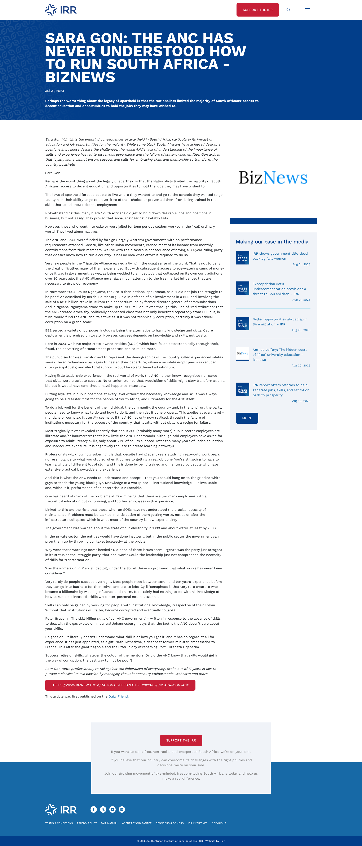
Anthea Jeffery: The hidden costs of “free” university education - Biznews (281, 357)
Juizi (222, 841)
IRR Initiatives (198, 823)
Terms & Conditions (59, 823)
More (247, 418)
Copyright (219, 823)
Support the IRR (181, 740)
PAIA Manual (109, 823)
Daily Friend (118, 696)
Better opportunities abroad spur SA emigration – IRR (281, 324)
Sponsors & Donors (170, 823)
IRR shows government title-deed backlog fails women (281, 258)
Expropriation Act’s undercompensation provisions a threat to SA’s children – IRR (281, 291)
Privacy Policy (87, 823)
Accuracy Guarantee (137, 823)
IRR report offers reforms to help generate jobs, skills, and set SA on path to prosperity (281, 392)
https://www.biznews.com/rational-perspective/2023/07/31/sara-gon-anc (120, 685)
